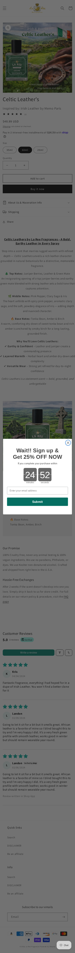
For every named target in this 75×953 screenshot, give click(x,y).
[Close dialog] (68, 442)
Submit (37, 501)
